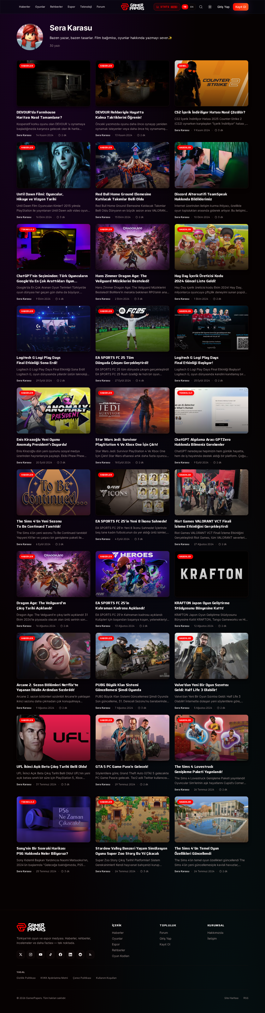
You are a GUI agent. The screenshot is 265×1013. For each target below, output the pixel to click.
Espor (71, 6)
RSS (245, 998)
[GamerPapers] (132, 7)
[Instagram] (30, 954)
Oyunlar (40, 6)
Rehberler (56, 6)
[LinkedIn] (70, 954)
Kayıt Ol (240, 7)
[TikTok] (50, 954)
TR (185, 6)
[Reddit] (80, 954)
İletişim (212, 938)
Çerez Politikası (82, 977)
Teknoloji (86, 6)
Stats (168, 6)
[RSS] (90, 954)
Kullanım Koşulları (106, 977)
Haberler (24, 6)
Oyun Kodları (120, 956)
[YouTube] (40, 954)
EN (192, 6)
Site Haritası (231, 998)
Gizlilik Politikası (26, 977)
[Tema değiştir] (210, 7)
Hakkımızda (215, 932)
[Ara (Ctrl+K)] (201, 7)
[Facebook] (60, 954)
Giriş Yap (223, 7)
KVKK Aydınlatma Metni (54, 977)
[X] (21, 954)
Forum (101, 6)
